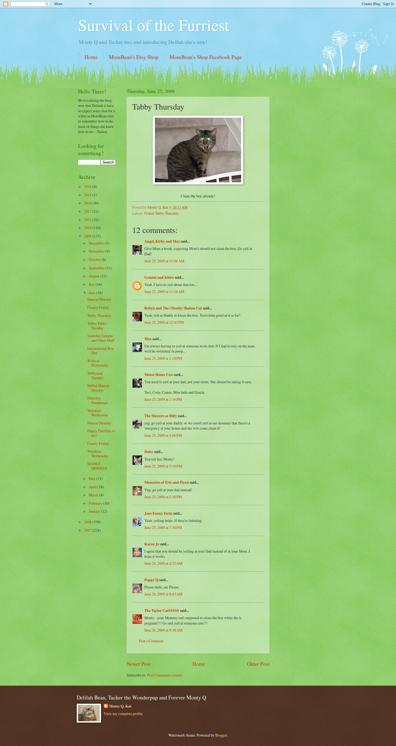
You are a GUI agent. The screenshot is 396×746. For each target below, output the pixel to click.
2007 (88, 530)
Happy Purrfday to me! (101, 433)
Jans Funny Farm (158, 513)
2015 (88, 194)
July (92, 284)
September (97, 267)
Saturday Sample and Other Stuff (100, 338)
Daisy (148, 451)
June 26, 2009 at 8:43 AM (163, 594)
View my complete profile (123, 713)
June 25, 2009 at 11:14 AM (164, 291)
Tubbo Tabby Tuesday (97, 325)
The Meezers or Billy (160, 416)
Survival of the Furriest (153, 25)
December (97, 243)
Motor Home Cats (158, 374)
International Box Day (100, 350)
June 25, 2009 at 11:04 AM (164, 260)
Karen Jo (151, 544)
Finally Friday (98, 307)
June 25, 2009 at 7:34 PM (163, 527)
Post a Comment (151, 640)
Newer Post (139, 663)
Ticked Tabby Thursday (161, 213)
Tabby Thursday (99, 315)
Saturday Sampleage (97, 400)
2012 (88, 211)
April (93, 486)
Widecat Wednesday (97, 363)
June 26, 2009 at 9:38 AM (163, 630)
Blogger (221, 735)
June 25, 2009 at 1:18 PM (163, 358)
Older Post (258, 663)
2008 (88, 521)
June (92, 292)
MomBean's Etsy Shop (133, 57)
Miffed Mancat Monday (98, 388)
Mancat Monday (99, 299)
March (94, 494)
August (94, 275)
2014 (88, 202)
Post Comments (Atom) (165, 675)
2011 (88, 219)
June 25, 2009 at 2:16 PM (163, 399)
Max (148, 338)
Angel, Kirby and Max (162, 241)
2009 (88, 236)
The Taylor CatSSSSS (161, 610)
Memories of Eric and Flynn (166, 482)
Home (91, 57)
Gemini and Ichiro (159, 277)
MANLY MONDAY (97, 466)
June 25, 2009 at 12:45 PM (164, 322)
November (97, 251)
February (96, 503)
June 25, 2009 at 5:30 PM (163, 496)
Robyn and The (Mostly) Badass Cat (173, 308)
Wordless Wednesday (97, 413)
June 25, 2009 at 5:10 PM (163, 466)
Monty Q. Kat (120, 706)
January (95, 511)
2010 (88, 227)
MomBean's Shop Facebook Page (205, 57)
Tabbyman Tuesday (95, 375)
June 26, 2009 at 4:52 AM (163, 563)
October (95, 259)
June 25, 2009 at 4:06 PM (163, 435)
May (92, 478)
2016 (88, 186)
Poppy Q (151, 580)
